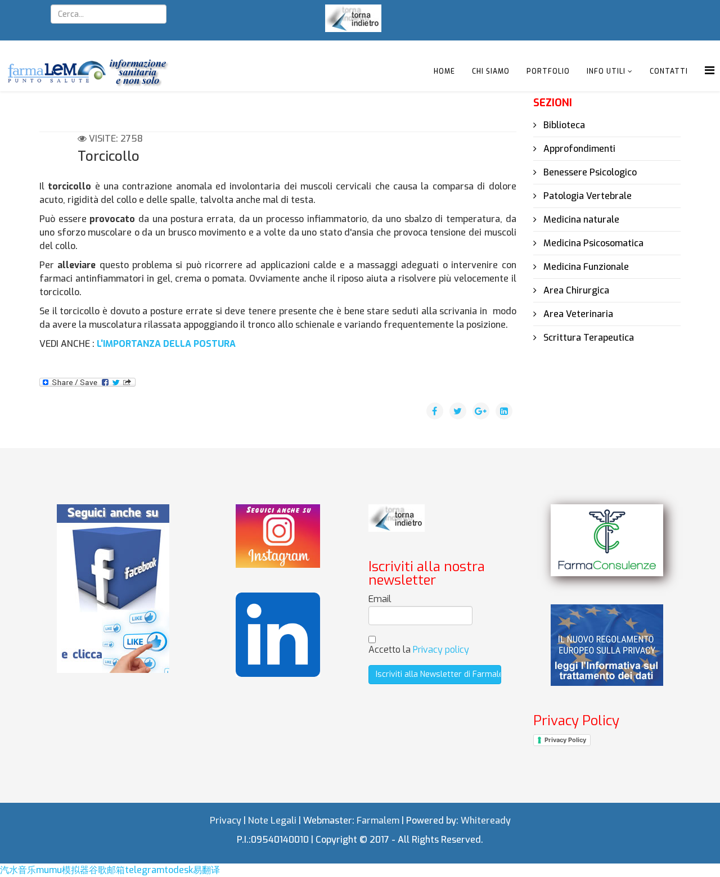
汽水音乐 (18, 870)
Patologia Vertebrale (586, 196)
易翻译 (206, 870)
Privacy (225, 820)
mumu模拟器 (62, 870)
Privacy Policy (565, 740)
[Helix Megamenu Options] (709, 70)
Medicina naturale (580, 219)
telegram (144, 870)
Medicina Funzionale (585, 267)
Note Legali (272, 820)
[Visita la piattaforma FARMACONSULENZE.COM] (607, 540)
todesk (178, 870)
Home (444, 71)
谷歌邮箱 (107, 870)
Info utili (606, 71)
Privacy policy (441, 650)
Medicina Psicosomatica (592, 243)
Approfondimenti (578, 149)
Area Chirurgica (575, 290)
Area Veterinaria (577, 314)
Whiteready (486, 820)
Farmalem (378, 820)
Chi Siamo (491, 71)
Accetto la (418, 650)
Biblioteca (563, 125)
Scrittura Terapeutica (587, 337)
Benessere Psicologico (589, 172)
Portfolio (548, 71)
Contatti (669, 71)
